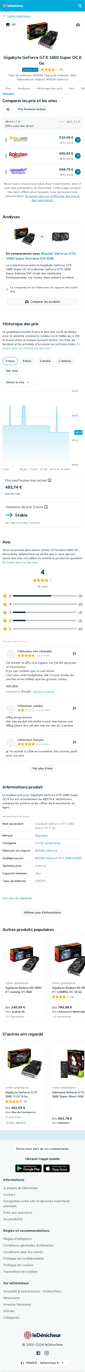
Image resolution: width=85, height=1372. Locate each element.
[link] (42, 266)
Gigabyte (41, 835)
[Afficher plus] (6, 140)
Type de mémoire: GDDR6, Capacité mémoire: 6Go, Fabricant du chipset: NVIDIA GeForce (42, 77)
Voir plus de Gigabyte (17, 898)
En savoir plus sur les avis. (20, 562)
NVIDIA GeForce (46, 850)
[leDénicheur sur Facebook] (38, 1353)
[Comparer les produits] (78, 25)
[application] (42, 431)
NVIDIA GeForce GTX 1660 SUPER (58, 858)
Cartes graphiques (19, 15)
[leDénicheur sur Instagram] (46, 1353)
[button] (10, 25)
